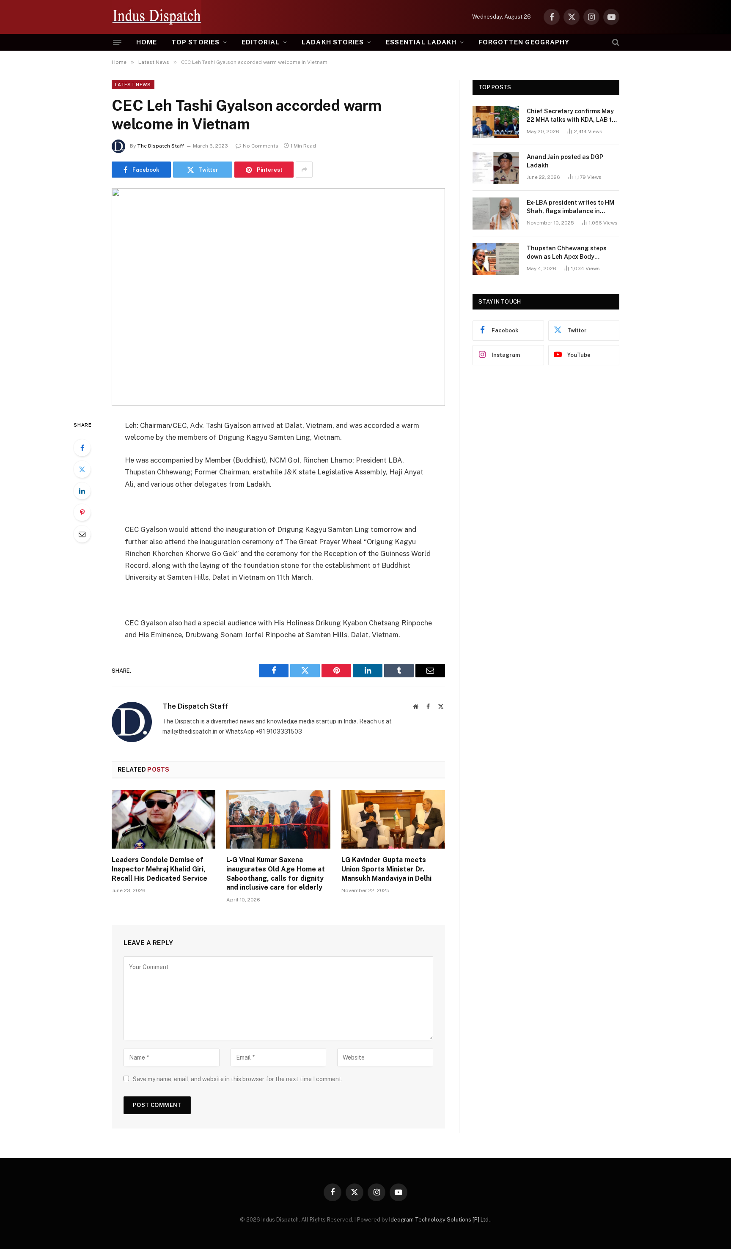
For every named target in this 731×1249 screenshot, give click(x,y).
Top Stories (195, 42)
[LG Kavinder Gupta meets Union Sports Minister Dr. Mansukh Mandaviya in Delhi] (393, 819)
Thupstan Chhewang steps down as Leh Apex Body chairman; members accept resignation (567, 253)
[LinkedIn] (82, 490)
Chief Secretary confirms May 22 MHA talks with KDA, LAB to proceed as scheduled (571, 116)
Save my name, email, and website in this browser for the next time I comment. (238, 1079)
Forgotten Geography (523, 42)
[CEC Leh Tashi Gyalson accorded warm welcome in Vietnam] (278, 297)
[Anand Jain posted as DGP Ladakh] (496, 168)
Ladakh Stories (333, 42)
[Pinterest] (82, 512)
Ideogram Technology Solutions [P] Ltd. (439, 1219)
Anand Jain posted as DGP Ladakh (565, 161)
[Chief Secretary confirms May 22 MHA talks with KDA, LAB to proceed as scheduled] (496, 122)
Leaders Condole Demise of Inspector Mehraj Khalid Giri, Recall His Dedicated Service (159, 869)
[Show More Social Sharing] (304, 170)
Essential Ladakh (421, 42)
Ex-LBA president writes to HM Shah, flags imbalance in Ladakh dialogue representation (570, 207)
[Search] (614, 42)
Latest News (133, 84)
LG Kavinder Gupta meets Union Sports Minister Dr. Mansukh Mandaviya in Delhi (386, 869)
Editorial (261, 42)
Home (146, 42)
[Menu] (117, 42)
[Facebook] (82, 447)
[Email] (82, 534)
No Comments (260, 146)
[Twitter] (82, 469)
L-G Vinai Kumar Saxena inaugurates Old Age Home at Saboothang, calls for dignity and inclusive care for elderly (275, 873)
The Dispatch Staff (160, 146)
